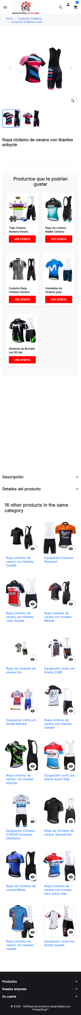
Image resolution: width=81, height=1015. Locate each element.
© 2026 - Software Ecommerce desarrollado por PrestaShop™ (40, 1008)
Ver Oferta (22, 239)
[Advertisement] (40, 429)
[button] (61, 7)
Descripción (13, 477)
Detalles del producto (21, 489)
